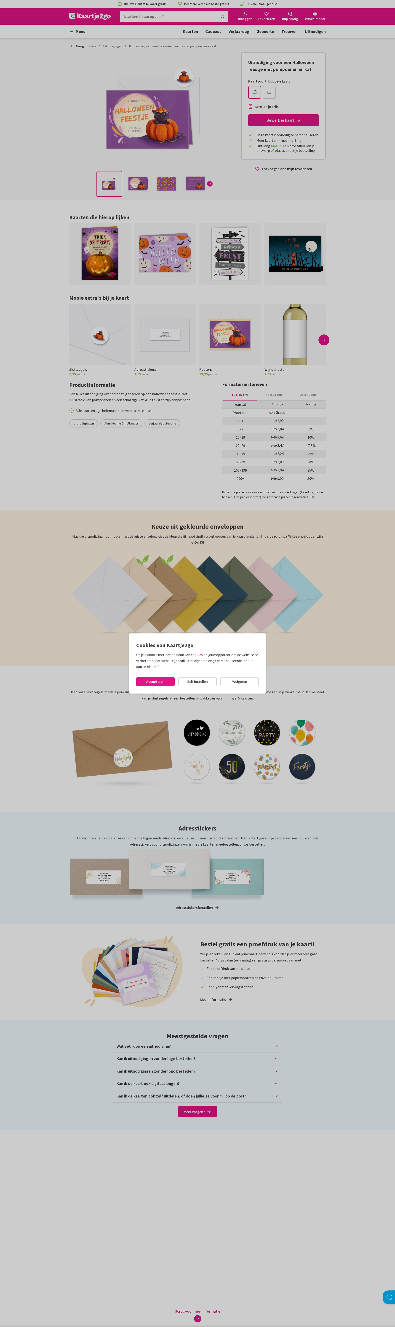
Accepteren (155, 681)
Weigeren (239, 681)
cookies (197, 654)
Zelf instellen (197, 681)
